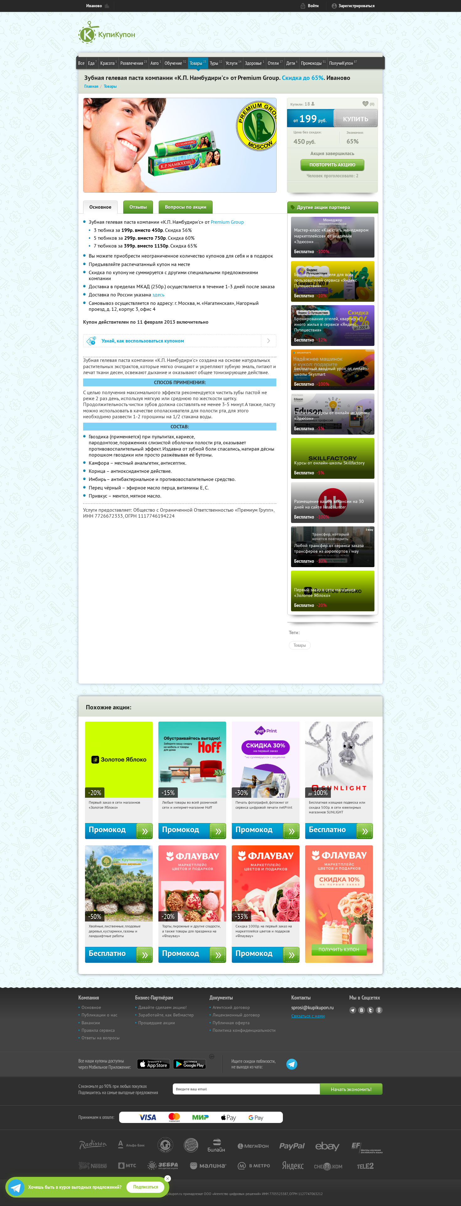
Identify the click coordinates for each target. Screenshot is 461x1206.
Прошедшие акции (156, 1023)
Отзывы (138, 207)
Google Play (189, 1064)
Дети (292, 63)
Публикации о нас (99, 1015)
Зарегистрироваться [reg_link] (357, 5)
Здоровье (254, 63)
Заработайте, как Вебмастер (166, 1015)
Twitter (370, 1010)
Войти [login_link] (313, 5)
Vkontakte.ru (361, 1010)
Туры (216, 63)
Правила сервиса (98, 1030)
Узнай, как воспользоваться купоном (143, 340)
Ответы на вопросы (100, 1038)
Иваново (94, 5)
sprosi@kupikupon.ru (312, 1007)
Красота (108, 63)
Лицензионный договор (236, 1015)
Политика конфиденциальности (244, 1030)
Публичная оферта (231, 1023)
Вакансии (91, 1023)
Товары (198, 63)
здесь (158, 294)
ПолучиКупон (343, 63)
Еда (92, 63)
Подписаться (145, 1187)
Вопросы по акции (185, 207)
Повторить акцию (332, 164)
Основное (100, 207)
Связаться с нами (308, 1016)
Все (81, 63)
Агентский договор (231, 1007)
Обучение (175, 63)
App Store (153, 1064)
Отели (275, 63)
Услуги (233, 63)
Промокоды (313, 63)
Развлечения (133, 63)
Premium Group (227, 222)
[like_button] (366, 104)
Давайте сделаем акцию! (162, 1007)
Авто (156, 63)
